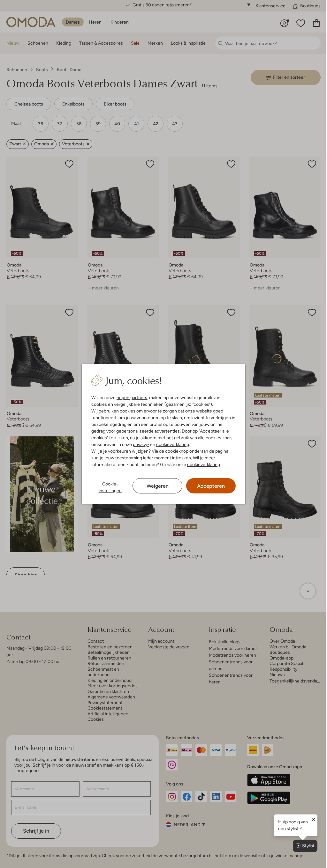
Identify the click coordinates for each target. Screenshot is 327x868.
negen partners (132, 397)
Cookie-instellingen (110, 487)
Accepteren (211, 486)
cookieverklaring (172, 444)
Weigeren (158, 486)
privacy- (141, 444)
